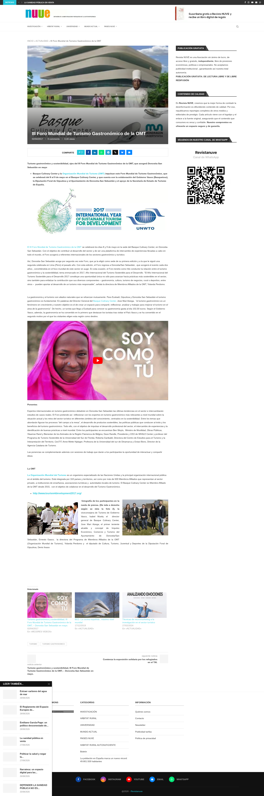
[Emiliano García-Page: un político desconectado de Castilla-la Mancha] (10, 725)
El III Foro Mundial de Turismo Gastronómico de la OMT (54, 247)
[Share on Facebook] (88, 152)
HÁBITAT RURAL (53, 26)
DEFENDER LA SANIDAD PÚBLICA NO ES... (33, 786)
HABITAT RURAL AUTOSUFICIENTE (98, 745)
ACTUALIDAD (42, 41)
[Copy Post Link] (115, 152)
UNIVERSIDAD (72, 26)
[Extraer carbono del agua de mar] (10, 694)
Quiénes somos (142, 712)
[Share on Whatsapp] (101, 152)
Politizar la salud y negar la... (33, 755)
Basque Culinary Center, (105, 301)
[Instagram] (248, 2)
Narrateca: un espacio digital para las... (31, 771)
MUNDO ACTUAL (91, 26)
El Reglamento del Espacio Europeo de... (34, 708)
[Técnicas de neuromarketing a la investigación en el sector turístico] (144, 605)
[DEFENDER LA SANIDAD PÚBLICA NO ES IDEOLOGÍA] (10, 788)
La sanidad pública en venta (31, 739)
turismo (33, 644)
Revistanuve (137, 791)
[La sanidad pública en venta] (10, 741)
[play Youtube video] (97, 360)
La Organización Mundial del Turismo (47, 475)
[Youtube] (252, 2)
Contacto (139, 718)
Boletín (83, 751)
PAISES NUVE (109, 26)
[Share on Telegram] (108, 152)
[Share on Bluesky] (122, 152)
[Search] (237, 26)
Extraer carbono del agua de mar (33, 693)
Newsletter (140, 725)
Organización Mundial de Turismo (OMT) (83, 173)
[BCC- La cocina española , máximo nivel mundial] (97, 605)
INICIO (30, 41)
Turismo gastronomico (53, 644)
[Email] (256, 2)
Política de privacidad (145, 738)
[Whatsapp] (260, 2)
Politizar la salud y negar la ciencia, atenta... (48, 3)
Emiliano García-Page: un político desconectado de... (34, 724)
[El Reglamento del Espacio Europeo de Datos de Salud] (10, 709)
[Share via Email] (129, 152)
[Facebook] (245, 2)
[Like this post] (82, 152)
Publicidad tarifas (143, 732)
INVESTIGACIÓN (33, 26)
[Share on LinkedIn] (94, 152)
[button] (19, 2)
